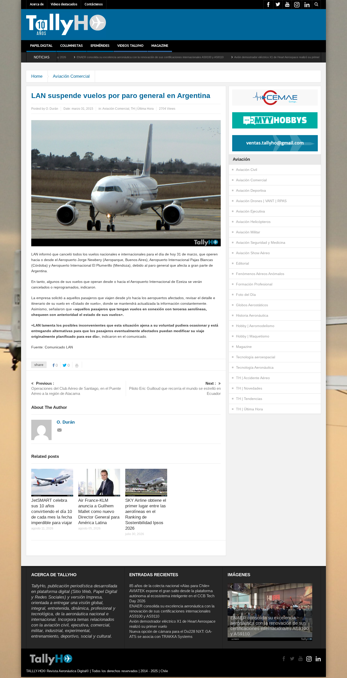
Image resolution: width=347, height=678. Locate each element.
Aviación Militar (248, 232)
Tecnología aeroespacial (255, 357)
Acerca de (36, 4)
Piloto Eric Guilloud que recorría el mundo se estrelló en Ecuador (175, 388)
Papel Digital (41, 45)
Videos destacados (64, 4)
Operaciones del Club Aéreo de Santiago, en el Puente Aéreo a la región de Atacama (76, 388)
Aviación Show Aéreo (253, 253)
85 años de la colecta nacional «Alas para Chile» (169, 586)
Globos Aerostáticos (252, 305)
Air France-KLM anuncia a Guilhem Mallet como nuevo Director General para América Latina (98, 511)
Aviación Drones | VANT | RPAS (261, 201)
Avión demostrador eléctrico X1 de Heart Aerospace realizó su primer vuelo (244, 57)
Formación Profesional (254, 284)
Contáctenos (94, 4)
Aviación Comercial (71, 76)
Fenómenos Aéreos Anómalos (260, 274)
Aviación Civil (246, 170)
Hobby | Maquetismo (252, 336)
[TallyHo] (66, 25)
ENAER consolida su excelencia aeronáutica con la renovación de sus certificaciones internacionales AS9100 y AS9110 (114, 57)
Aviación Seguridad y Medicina (260, 242)
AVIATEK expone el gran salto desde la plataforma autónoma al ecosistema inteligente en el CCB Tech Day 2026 (171, 596)
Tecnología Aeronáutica (255, 367)
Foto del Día (246, 295)
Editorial (242, 263)
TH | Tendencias (249, 399)
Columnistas (71, 45)
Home (36, 76)
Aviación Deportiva (251, 190)
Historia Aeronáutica (252, 315)
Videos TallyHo (130, 45)
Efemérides (100, 45)
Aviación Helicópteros (253, 222)
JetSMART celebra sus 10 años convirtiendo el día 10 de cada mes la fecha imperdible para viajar (51, 511)
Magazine (159, 45)
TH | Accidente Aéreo (253, 378)
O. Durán (52, 108)
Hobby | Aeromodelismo (255, 326)
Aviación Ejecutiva (250, 211)
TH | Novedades (249, 388)
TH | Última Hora (142, 108)
